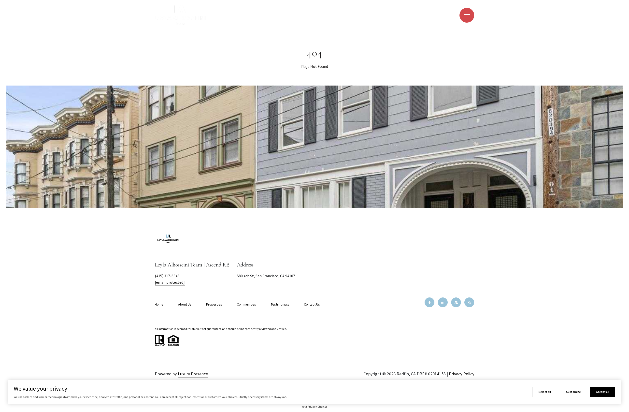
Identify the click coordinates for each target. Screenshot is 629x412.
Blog (436, 15)
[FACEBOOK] (429, 302)
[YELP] (469, 302)
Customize (573, 392)
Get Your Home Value (323, 15)
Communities (407, 15)
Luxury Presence (193, 374)
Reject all (545, 392)
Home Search (278, 15)
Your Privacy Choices (314, 406)
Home (159, 304)
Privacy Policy (461, 374)
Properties (214, 304)
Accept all (602, 392)
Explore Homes (367, 15)
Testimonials (280, 304)
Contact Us (312, 304)
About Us (184, 304)
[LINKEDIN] (443, 302)
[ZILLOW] (456, 302)
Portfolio (238, 15)
